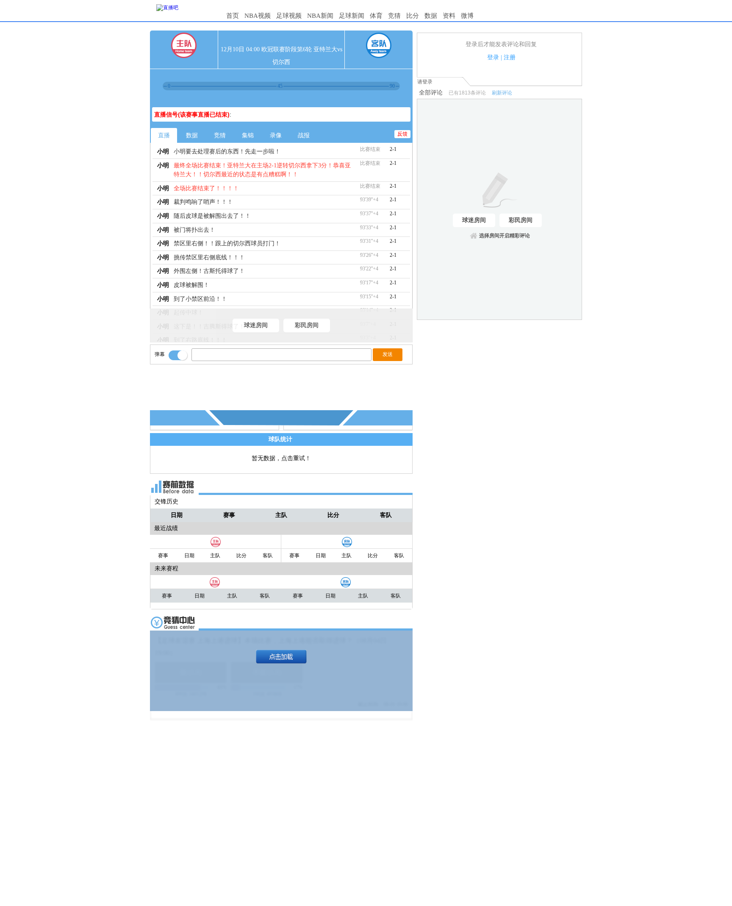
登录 (493, 57)
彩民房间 (307, 325)
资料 (449, 15)
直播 (164, 135)
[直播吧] (167, 8)
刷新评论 (502, 93)
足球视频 (289, 15)
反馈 (402, 134)
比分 (412, 15)
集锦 (248, 135)
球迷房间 (256, 325)
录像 (276, 135)
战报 (304, 135)
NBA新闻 (320, 15)
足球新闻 (351, 15)
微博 (467, 15)
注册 (510, 57)
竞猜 (394, 15)
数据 (430, 15)
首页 (232, 15)
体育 (376, 15)
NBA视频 (257, 15)
